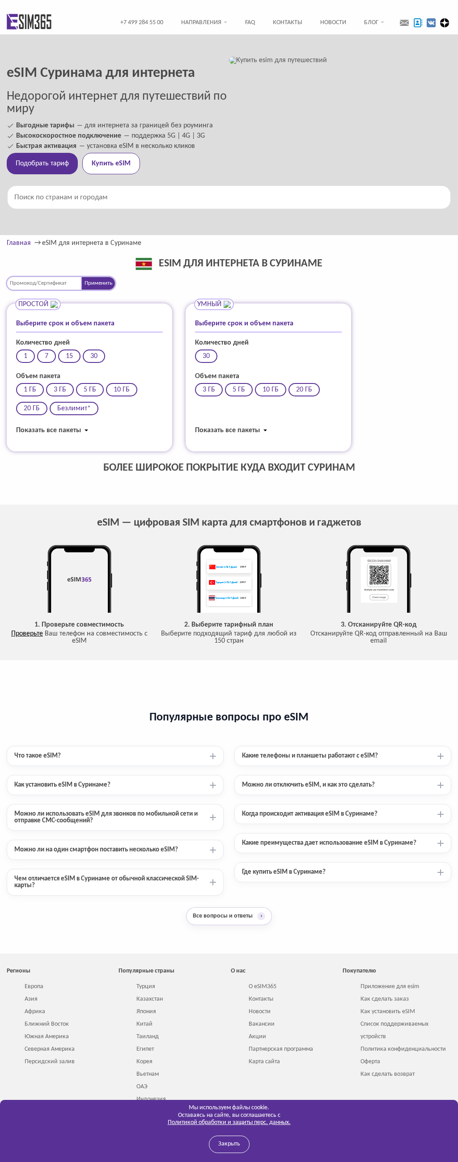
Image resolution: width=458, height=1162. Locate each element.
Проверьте (27, 633)
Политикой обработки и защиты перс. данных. (229, 1122)
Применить (98, 283)
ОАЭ (142, 1086)
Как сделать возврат (387, 1074)
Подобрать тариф (42, 163)
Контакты (287, 22)
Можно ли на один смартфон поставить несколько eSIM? (96, 849)
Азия (31, 999)
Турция (145, 986)
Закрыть (229, 1144)
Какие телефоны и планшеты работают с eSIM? (310, 756)
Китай (144, 1024)
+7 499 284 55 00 (141, 22)
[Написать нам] (404, 22)
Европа (34, 986)
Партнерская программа (281, 1049)
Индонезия (151, 1099)
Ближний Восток (47, 1024)
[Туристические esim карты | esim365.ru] (29, 22)
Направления (201, 22)
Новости (333, 22)
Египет (145, 1049)
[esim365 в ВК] (431, 22)
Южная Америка (47, 1036)
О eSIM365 (262, 986)
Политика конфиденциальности (403, 1049)
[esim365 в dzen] (444, 22)
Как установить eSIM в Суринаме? (62, 785)
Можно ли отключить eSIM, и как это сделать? (308, 785)
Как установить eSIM (387, 1011)
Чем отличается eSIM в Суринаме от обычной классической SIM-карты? (106, 882)
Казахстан (149, 999)
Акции (257, 1036)
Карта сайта (264, 1061)
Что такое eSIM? (37, 756)
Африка (35, 1011)
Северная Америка (50, 1049)
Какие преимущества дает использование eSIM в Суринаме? (329, 843)
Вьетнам (147, 1074)
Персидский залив (50, 1061)
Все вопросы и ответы (228, 916)
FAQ (250, 22)
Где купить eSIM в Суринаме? (284, 872)
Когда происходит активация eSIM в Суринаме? (309, 814)
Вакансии (262, 1024)
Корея (144, 1061)
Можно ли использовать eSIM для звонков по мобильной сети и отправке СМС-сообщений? (106, 817)
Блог (371, 22)
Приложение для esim (389, 986)
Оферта (370, 1061)
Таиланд (147, 1036)
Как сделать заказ (384, 999)
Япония (146, 1011)
